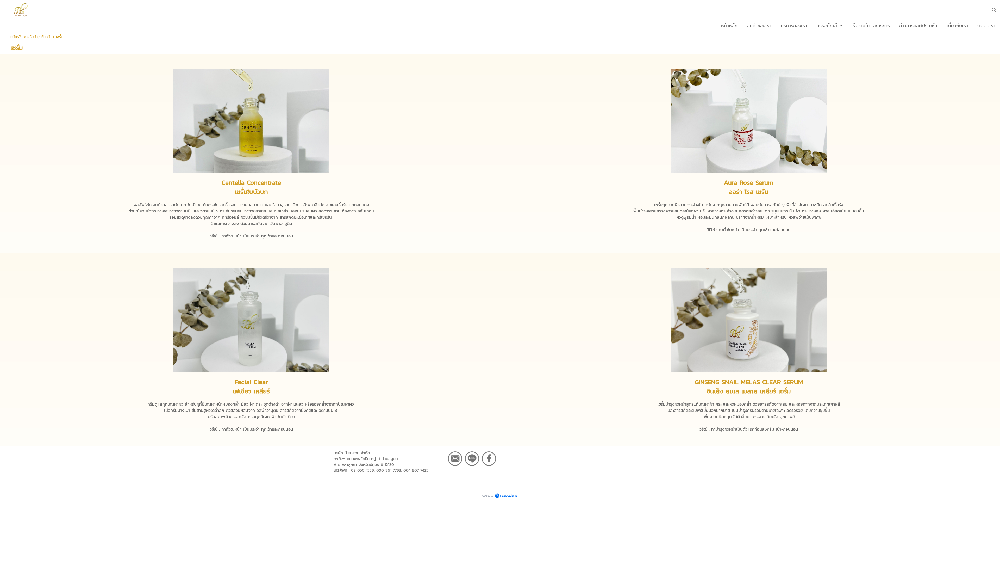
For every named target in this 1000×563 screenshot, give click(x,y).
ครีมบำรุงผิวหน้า (39, 37)
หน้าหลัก (16, 37)
